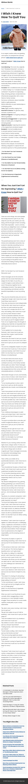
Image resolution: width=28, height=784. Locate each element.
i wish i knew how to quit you (14, 57)
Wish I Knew (17, 61)
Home (2, 8)
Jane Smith (6, 21)
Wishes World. (7, 2)
